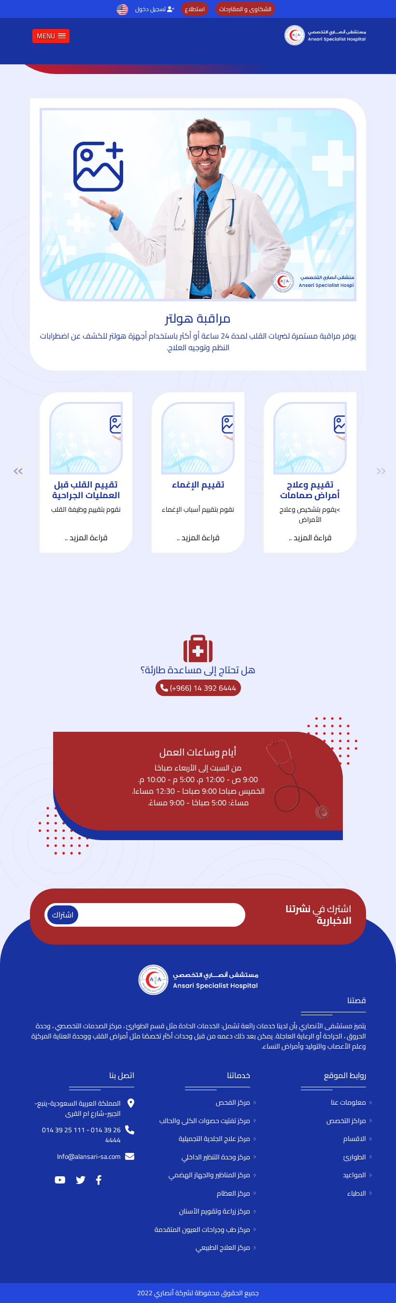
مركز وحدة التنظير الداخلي (216, 1157)
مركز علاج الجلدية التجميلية (214, 1138)
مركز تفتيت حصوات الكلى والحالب (204, 1120)
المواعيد (354, 1175)
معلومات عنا (348, 1102)
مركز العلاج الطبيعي (223, 1247)
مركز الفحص (233, 1102)
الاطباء (356, 1193)
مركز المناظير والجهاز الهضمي (209, 1175)
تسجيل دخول (151, 9)
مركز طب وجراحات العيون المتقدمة (202, 1229)
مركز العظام (233, 1193)
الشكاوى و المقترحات (245, 9)
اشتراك (62, 914)
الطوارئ (354, 1157)
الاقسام (354, 1138)
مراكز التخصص (346, 1120)
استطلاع (195, 9)
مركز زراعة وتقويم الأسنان (214, 1211)
